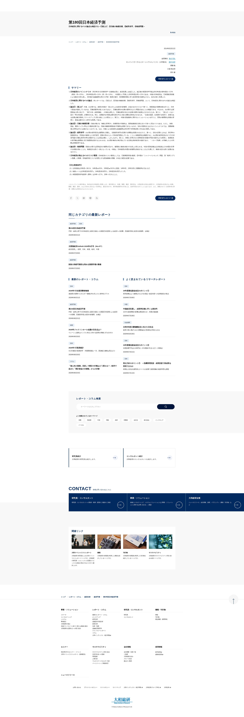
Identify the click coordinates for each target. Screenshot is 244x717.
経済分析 (92, 42)
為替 (116, 420)
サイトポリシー (105, 687)
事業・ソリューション (69, 610)
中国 (126, 304)
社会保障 (127, 322)
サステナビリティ (99, 647)
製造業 (89, 420)
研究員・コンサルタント (133, 610)
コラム (72, 361)
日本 (80, 223)
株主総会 (146, 420)
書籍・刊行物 (160, 610)
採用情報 (158, 647)
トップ (71, 42)
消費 (80, 420)
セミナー (64, 647)
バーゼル (81, 425)
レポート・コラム (81, 42)
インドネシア (159, 420)
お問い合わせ (77, 687)
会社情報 (127, 647)
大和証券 (166, 687)
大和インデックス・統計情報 (132, 687)
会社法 (136, 420)
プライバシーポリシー (90, 687)
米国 (71, 325)
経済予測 (100, 42)
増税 (107, 420)
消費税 (126, 420)
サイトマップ (117, 687)
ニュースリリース (68, 675)
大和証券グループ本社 (152, 687)
